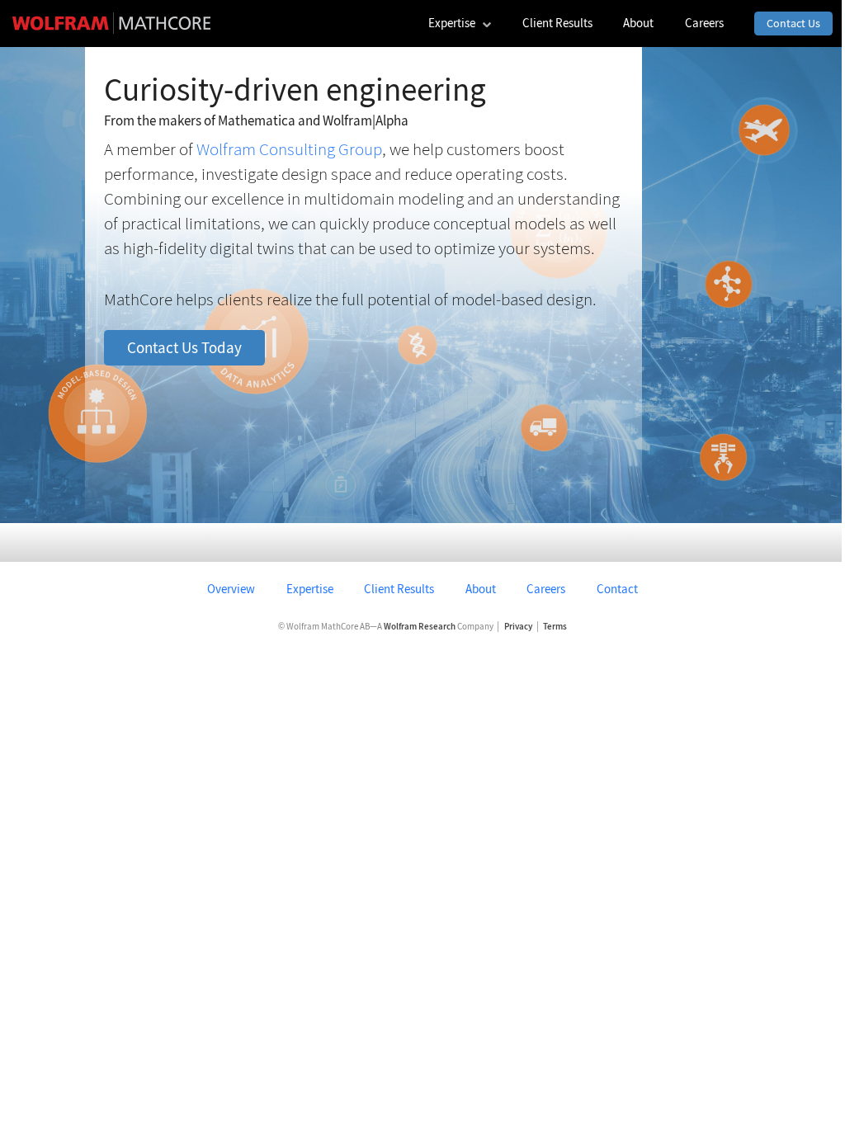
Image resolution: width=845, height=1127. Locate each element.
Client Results (399, 589)
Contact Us (793, 23)
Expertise (309, 589)
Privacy (518, 626)
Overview (231, 589)
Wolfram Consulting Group (289, 149)
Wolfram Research (420, 626)
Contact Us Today (184, 347)
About (480, 589)
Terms (555, 626)
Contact (617, 589)
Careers (545, 589)
